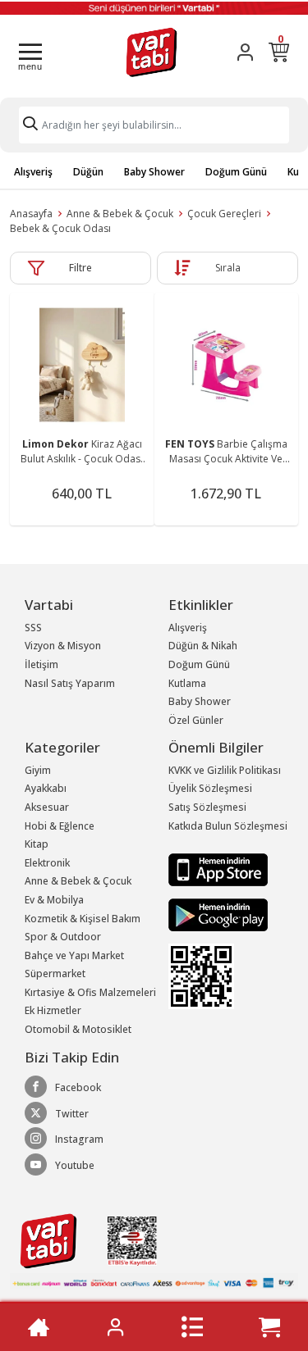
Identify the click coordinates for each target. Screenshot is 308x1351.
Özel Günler (195, 720)
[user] (245, 52)
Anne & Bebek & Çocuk (120, 214)
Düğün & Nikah (202, 646)
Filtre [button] (80, 268)
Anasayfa (31, 214)
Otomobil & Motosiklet (78, 1029)
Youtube (74, 1165)
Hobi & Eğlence (59, 826)
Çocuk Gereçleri (224, 214)
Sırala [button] (228, 268)
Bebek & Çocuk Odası (60, 228)
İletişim (41, 664)
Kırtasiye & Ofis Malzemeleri (90, 992)
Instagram (79, 1139)
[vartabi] (151, 52)
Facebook (78, 1087)
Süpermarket (55, 973)
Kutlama (187, 683)
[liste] (192, 1327)
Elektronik (47, 863)
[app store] (218, 869)
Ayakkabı (46, 788)
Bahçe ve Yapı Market (74, 955)
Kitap (36, 844)
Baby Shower (154, 172)
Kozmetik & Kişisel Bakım (82, 919)
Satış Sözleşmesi (207, 807)
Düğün (88, 172)
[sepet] (270, 1327)
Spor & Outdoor (63, 937)
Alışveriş (33, 172)
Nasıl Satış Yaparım (70, 683)
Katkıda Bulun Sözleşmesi (227, 826)
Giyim (38, 770)
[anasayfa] (38, 1327)
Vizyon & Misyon (63, 646)
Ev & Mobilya (54, 900)
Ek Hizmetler (53, 1010)
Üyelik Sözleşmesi (210, 788)
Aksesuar (47, 807)
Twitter (72, 1114)
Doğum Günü (236, 172)
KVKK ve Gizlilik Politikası (224, 770)
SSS (33, 628)
